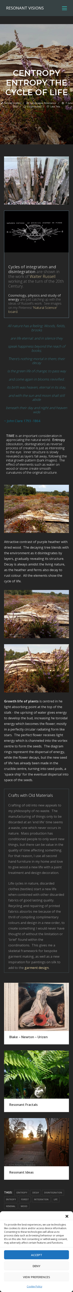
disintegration (53, 1192)
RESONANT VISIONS (25, 8)
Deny (36, 1266)
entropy (11, 1199)
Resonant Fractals (23, 1104)
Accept (36, 1255)
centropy (21, 1192)
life (55, 1199)
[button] (67, 1216)
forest (25, 1199)
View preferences (36, 1277)
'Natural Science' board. (32, 309)
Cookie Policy (34, 1286)
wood (24, 1206)
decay (35, 1192)
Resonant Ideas (21, 1172)
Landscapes (36, 102)
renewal (10, 1206)
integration (41, 1199)
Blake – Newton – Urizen (28, 1037)
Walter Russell (43, 276)
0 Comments (34, 106)
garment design (37, 967)
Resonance (50, 102)
